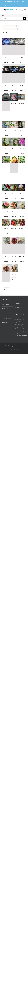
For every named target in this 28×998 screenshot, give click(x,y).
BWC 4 (6, 85)
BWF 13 (6, 193)
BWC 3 (21, 58)
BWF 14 (13, 193)
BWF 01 (13, 103)
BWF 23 (13, 256)
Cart (25, 5)
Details (6, 62)
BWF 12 (21, 166)
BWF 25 (6, 284)
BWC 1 (5, 58)
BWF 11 (13, 176)
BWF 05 (21, 131)
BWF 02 (21, 103)
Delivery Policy (19, 303)
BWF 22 (6, 256)
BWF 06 (6, 148)
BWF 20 (13, 229)
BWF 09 (21, 148)
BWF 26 (13, 274)
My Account (18, 5)
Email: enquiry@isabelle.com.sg (19, 1)
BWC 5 (13, 85)
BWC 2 (13, 58)
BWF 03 (6, 131)
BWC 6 (21, 85)
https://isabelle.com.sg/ (21, 335)
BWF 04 (13, 131)
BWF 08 (13, 148)
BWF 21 (21, 229)
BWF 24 (21, 256)
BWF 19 (6, 229)
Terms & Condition (7, 318)
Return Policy (18, 307)
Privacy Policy (5, 322)
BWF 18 (21, 211)
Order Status (5, 304)
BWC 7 (6, 113)
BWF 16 (6, 211)
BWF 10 (6, 166)
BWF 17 (13, 211)
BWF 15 (21, 193)
